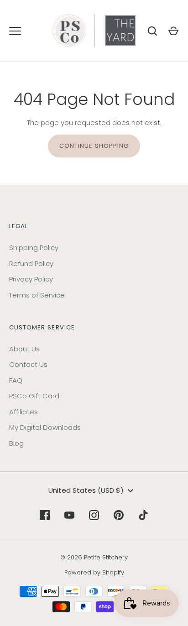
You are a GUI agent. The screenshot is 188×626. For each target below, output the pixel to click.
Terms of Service (37, 295)
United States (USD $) (86, 490)
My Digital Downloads (45, 427)
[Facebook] (45, 515)
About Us (24, 349)
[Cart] (173, 31)
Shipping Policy (33, 247)
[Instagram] (94, 515)
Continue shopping (94, 145)
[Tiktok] (143, 515)
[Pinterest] (119, 515)
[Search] (152, 31)
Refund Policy (31, 263)
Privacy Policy (31, 279)
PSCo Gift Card (34, 396)
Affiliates (23, 412)
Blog (16, 443)
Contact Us (28, 364)
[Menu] (15, 31)
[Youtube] (69, 515)
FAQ (15, 380)
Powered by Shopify (94, 572)
